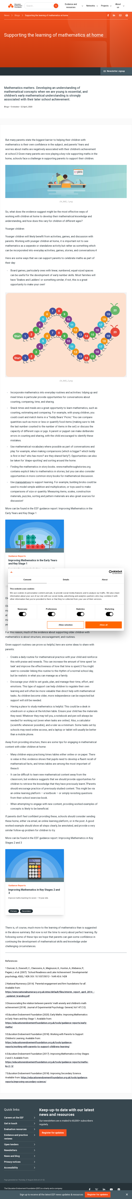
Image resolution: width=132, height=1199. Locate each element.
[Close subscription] (127, 1195)
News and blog (12, 1156)
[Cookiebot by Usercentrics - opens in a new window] (111, 572)
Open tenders (11, 1144)
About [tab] (105, 579)
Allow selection (66, 625)
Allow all (104, 625)
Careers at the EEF (14, 1117)
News (6, 15)
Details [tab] (66, 579)
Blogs (17, 15)
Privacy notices (12, 1161)
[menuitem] (108, 15)
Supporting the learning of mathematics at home (46, 15)
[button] (34, 553)
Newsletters (10, 1150)
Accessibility (11, 1167)
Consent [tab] (27, 579)
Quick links (11, 1109)
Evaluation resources (15, 1129)
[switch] (51, 614)
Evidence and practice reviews (16, 1137)
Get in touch (10, 1123)
